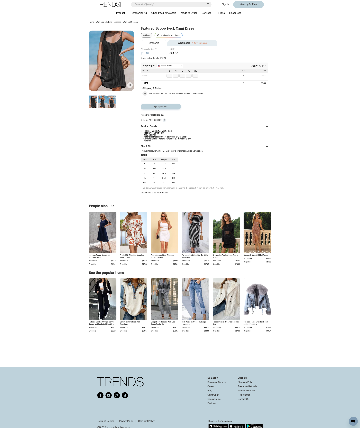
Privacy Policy (126, 421)
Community (213, 395)
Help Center (244, 395)
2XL (195, 71)
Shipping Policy (246, 382)
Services (206, 13)
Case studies (213, 399)
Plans (221, 13)
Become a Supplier (217, 382)
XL (189, 71)
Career (210, 386)
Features (211, 403)
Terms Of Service (105, 421)
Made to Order (189, 13)
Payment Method (246, 391)
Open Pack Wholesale (163, 13)
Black (144, 76)
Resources (235, 13)
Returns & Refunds (247, 386)
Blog (209, 391)
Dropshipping (139, 13)
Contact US (243, 399)
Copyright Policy (146, 421)
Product (120, 13)
